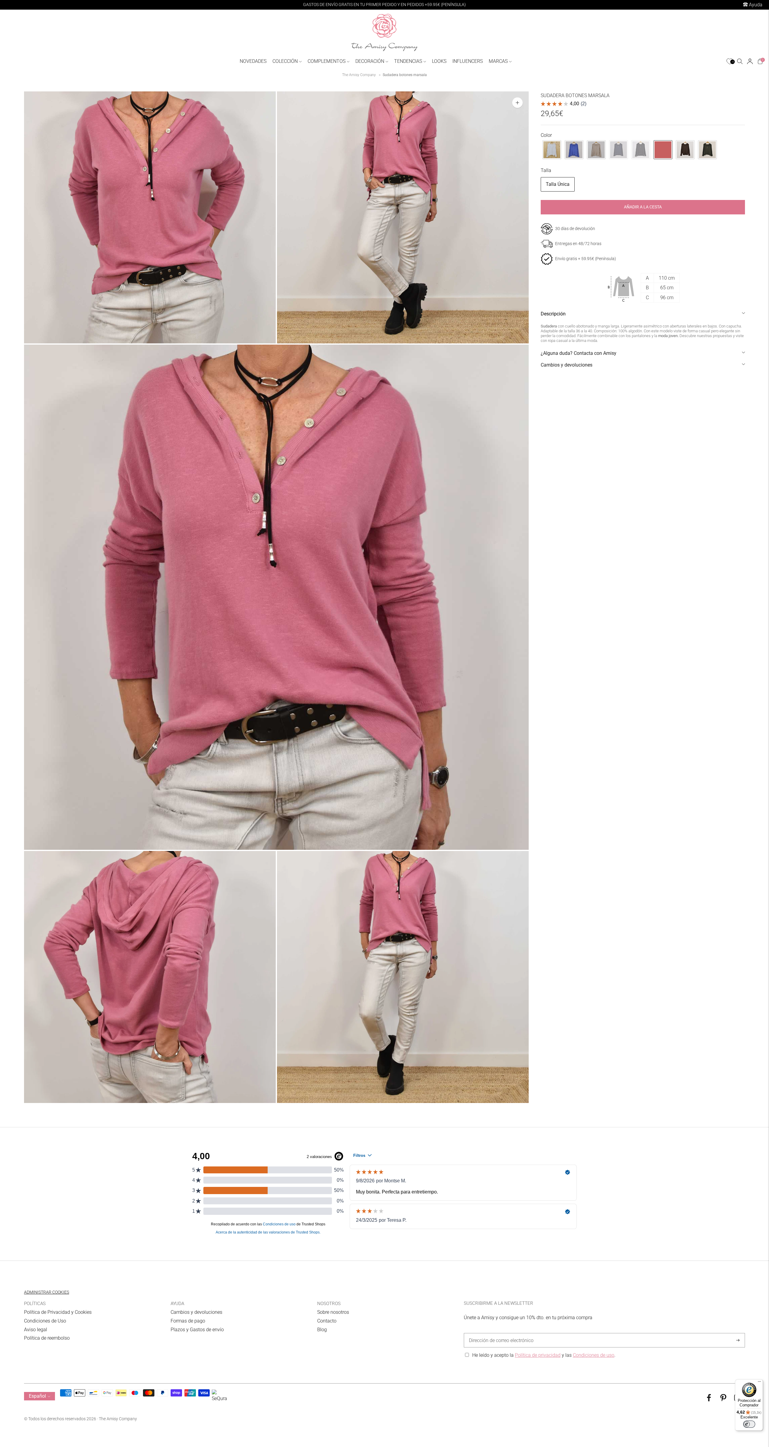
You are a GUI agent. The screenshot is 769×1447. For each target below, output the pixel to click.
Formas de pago (188, 1321)
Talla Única (558, 184)
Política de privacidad (538, 1355)
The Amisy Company (359, 75)
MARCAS (498, 61)
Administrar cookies (46, 1292)
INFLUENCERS (467, 61)
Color (546, 135)
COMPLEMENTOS (326, 61)
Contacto (326, 1321)
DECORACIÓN (369, 61)
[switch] (749, 1424)
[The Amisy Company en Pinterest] (723, 1399)
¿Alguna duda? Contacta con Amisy (578, 353)
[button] (551, 149)
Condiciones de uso (593, 1355)
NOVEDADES (253, 61)
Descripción (553, 314)
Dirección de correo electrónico (498, 1333)
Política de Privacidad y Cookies (58, 1312)
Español (37, 1396)
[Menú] (759, 1383)
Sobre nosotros (333, 1312)
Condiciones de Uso (45, 1321)
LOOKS (439, 61)
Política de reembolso (47, 1338)
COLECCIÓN (285, 61)
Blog (322, 1329)
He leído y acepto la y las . (544, 1355)
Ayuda (755, 5)
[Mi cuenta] (750, 61)
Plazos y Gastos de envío (197, 1329)
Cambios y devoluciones (566, 365)
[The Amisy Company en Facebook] (709, 1399)
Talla (546, 170)
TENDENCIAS (408, 61)
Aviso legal (35, 1329)
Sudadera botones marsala (405, 75)
